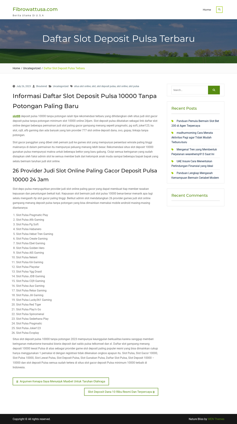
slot (94, 86)
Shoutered (41, 86)
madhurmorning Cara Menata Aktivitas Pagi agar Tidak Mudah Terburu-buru (192, 137)
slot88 (16, 116)
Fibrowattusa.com (35, 9)
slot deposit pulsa (106, 86)
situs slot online (82, 86)
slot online (122, 86)
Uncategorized (61, 86)
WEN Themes (216, 419)
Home (207, 9)
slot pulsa (134, 86)
